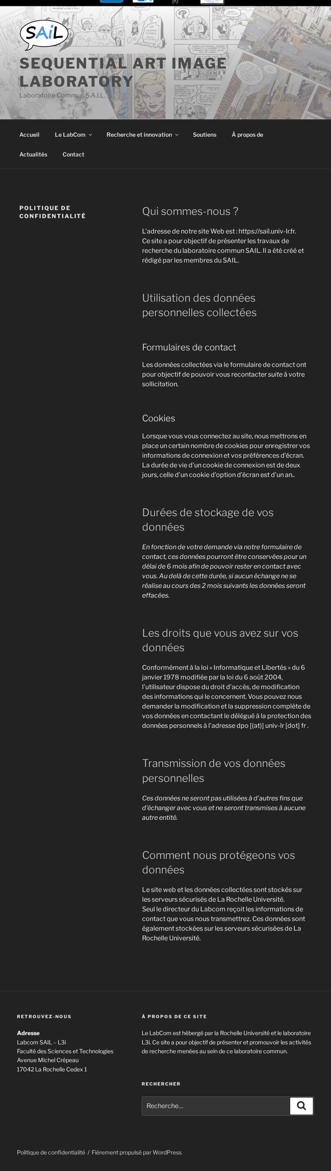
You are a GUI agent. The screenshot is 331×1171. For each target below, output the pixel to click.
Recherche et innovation (139, 134)
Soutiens (204, 134)
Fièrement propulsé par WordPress (137, 1152)
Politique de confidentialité (51, 1152)
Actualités (33, 154)
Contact (73, 154)
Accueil (29, 134)
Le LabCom (70, 134)
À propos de (247, 134)
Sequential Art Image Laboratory (123, 72)
